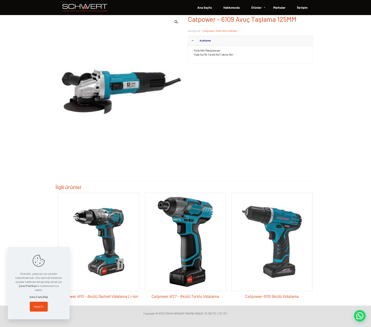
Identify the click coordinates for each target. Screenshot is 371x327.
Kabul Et (39, 306)
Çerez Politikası (28, 285)
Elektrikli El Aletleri (226, 30)
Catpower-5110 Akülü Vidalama (272, 296)
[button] (176, 22)
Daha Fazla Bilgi (39, 296)
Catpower (208, 30)
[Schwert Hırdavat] (85, 7)
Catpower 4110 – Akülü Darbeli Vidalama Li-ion (98, 296)
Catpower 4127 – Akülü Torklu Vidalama (185, 296)
